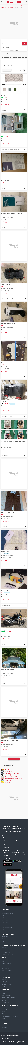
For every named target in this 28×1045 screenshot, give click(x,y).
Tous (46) (6, 62)
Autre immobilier (5, 1002)
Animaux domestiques (6, 963)
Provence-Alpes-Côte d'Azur (19, 6)
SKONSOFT (14, 1043)
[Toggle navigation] (1, 2)
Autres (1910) (8, 782)
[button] (3, 822)
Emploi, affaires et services (11, 1006)
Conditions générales (6, 1037)
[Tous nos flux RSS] (20, 822)
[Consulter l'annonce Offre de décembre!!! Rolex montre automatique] (14, 429)
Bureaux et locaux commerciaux (8, 997)
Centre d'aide (18, 1034)
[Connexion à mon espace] (25, 110)
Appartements (5, 991)
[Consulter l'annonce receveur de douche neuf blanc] (14, 162)
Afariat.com (19, 1043)
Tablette (3, 986)
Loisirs (4, 957)
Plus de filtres (14, 50)
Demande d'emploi (6, 1009)
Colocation (4, 1000)
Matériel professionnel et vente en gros (10, 1016)
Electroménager (5, 936)
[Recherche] (26, 2)
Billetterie (4, 972)
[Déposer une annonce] (19, 2)
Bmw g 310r (4, 630)
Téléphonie (4, 979)
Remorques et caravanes (7, 927)
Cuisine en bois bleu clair (7, 135)
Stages (3, 1018)
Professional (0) (8, 65)
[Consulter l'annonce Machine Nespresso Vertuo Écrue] (14, 351)
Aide (2, 1034)
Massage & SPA (5, 1020)
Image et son (4, 981)
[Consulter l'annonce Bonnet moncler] (14, 540)
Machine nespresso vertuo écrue (9, 362)
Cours (3, 1013)
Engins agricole (5, 922)
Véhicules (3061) (9, 769)
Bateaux (3, 918)
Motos (3, 915)
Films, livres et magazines (7, 965)
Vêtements (4, 947)
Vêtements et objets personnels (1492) (14, 778)
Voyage (3, 966)
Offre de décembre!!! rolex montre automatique (13, 441)
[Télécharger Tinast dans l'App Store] (7, 861)
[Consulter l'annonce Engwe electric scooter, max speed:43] (14, 728)
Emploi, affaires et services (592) (13, 773)
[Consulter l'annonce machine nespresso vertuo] (14, 312)
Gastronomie (4, 1027)
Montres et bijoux (5, 950)
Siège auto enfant (5, 284)
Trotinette (4, 931)
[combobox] (11, 43)
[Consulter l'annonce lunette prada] (14, 579)
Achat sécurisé (8, 1034)
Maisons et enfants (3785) (11, 776)
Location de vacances (6, 995)
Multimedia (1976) (9, 775)
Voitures (3, 911)
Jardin (3, 941)
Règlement (4, 1035)
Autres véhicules (5, 920)
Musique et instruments (7, 970)
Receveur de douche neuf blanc (9, 174)
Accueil (2, 6)
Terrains (3, 998)
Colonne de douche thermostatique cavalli (11, 213)
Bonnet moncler (5, 551)
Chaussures (4, 949)
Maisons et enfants (9, 934)
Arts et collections (5, 968)
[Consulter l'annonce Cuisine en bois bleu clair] (14, 123)
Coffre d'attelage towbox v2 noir (9, 402)
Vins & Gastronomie (6, 973)
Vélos (3, 924)
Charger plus (15, 758)
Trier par (7, 70)
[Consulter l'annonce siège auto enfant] (14, 272)
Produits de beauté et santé (8, 954)
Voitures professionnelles (7, 913)
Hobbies (3, 959)
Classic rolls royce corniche (8, 669)
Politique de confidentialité (14, 1035)
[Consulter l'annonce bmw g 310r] (14, 618)
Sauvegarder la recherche (15, 54)
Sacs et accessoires (6, 952)
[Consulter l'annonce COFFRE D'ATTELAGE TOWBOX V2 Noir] (14, 390)
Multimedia (6, 977)
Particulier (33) (15, 62)
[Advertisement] (14, 24)
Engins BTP (4, 929)
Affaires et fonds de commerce (8, 1015)
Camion (3, 925)
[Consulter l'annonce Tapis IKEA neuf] (14, 84)
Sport (3, 961)
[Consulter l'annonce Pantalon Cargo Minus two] (14, 500)
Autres (4, 1023)
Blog (13, 1034)
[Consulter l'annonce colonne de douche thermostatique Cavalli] (14, 201)
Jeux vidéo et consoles (6, 984)
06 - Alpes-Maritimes (7, 7)
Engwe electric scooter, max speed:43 (10, 740)
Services (3, 1011)
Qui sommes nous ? (17, 1037)
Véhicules (5, 909)
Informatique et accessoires (8, 982)
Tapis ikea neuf (5, 96)
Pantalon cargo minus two (7, 512)
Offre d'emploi (5, 1007)
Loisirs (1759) (8, 780)
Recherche (8, 6)
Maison (3, 993)
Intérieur (3, 938)
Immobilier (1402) (9, 771)
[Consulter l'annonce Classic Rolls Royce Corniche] (14, 657)
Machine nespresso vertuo (8, 323)
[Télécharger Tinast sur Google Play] (17, 861)
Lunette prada (4, 590)
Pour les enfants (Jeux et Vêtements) (10, 940)
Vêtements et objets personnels (13, 945)
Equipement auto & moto (7, 917)
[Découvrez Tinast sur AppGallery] (7, 864)
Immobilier (5, 989)
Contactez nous (5, 1038)
